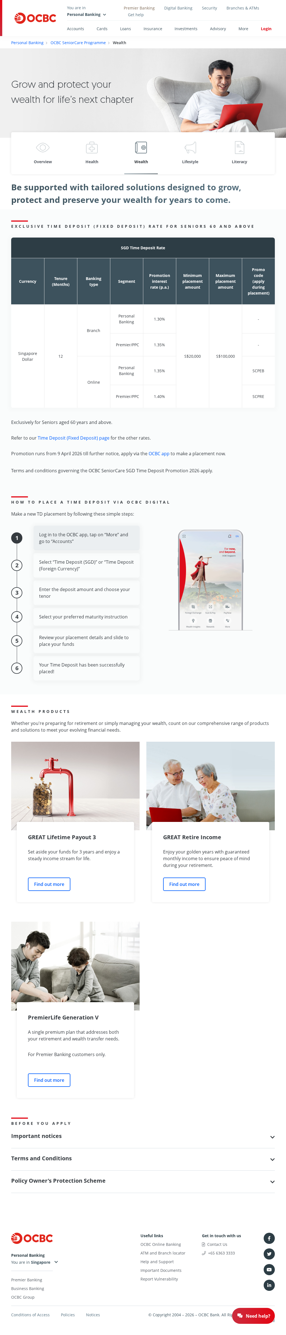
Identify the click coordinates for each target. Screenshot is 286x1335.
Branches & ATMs (243, 8)
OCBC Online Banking (160, 1244)
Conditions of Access (30, 1314)
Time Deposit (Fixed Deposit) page (73, 438)
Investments (186, 28)
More (243, 28)
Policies (68, 1314)
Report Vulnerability (159, 1279)
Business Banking (27, 1288)
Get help (136, 14)
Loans (125, 28)
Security (209, 8)
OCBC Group (23, 1297)
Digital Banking (178, 8)
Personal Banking (27, 42)
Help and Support (157, 1261)
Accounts (75, 28)
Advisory (218, 28)
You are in (21, 1262)
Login (266, 28)
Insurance (153, 28)
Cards (102, 28)
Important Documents (161, 1270)
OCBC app (159, 453)
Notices (93, 1314)
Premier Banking (139, 8)
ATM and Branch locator (162, 1253)
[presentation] (21, 153)
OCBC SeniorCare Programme (78, 42)
